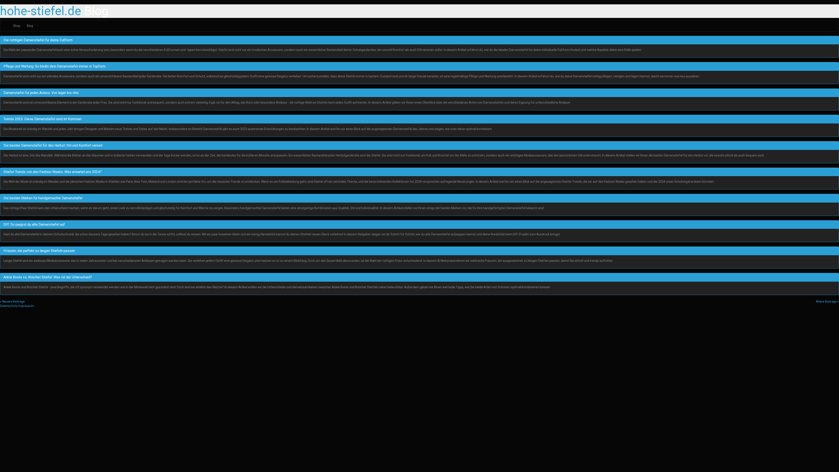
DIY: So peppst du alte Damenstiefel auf (34, 224)
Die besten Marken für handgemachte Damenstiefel (42, 198)
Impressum (26, 306)
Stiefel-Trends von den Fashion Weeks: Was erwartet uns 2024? (52, 172)
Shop (16, 26)
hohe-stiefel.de (40, 11)
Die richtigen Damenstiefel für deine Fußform (38, 40)
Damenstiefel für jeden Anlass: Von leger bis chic (41, 93)
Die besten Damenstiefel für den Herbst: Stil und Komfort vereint (52, 145)
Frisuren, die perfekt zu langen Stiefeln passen (39, 251)
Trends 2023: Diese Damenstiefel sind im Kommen (42, 119)
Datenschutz (9, 306)
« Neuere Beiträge (12, 301)
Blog (30, 26)
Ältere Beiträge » (827, 301)
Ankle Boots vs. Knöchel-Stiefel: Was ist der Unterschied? (47, 277)
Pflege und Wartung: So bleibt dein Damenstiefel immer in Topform (54, 66)
